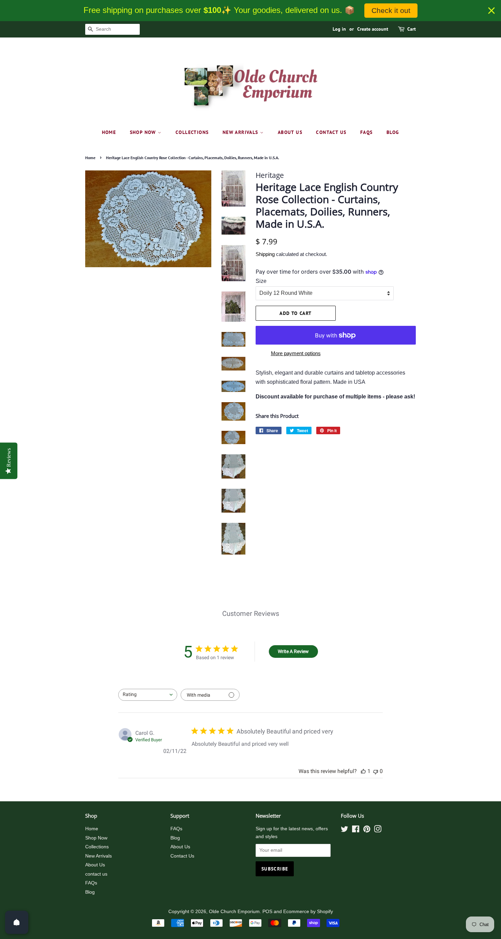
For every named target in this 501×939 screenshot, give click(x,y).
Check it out (390, 10)
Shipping (265, 254)
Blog (392, 132)
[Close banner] (491, 10)
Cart (411, 29)
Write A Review (293, 651)
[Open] (16, 922)
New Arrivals (241, 132)
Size (261, 281)
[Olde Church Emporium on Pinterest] (366, 830)
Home (109, 132)
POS (267, 911)
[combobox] (147, 695)
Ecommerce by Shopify (308, 911)
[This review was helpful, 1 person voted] (363, 771)
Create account (372, 29)
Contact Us (182, 856)
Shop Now (144, 132)
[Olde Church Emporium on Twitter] (344, 830)
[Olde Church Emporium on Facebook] (356, 830)
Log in (339, 29)
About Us (290, 132)
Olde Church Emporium (234, 911)
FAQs (366, 132)
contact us (331, 132)
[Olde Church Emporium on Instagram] (377, 830)
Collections (192, 132)
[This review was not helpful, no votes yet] (375, 771)
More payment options (296, 353)
